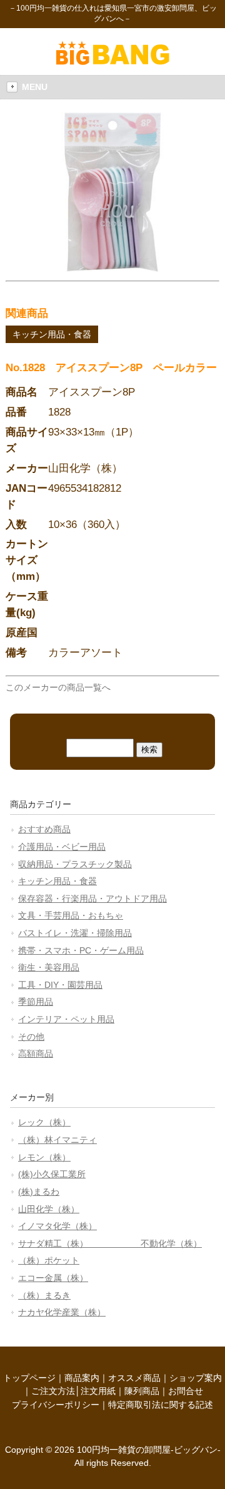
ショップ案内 (195, 1378)
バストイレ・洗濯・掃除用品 (75, 933)
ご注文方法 (53, 1391)
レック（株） (44, 1122)
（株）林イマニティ (57, 1140)
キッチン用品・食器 (51, 334)
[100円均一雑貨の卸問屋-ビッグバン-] (112, 62)
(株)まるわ (38, 1192)
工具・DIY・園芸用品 (60, 985)
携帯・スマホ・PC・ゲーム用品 (81, 950)
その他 (31, 1037)
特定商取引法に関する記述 (160, 1405)
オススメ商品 (134, 1378)
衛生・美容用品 (48, 967)
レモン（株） (44, 1157)
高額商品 (35, 1053)
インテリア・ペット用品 (66, 1019)
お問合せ (185, 1391)
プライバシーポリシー (55, 1405)
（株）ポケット (48, 1260)
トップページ (29, 1378)
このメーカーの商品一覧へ (58, 687)
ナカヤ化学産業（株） (62, 1312)
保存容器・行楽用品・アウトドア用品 (92, 899)
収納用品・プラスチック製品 (75, 864)
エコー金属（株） (53, 1278)
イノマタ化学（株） (57, 1226)
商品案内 (81, 1378)
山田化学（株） (48, 1209)
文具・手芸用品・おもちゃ (70, 915)
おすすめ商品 (44, 829)
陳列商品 (141, 1391)
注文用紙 (98, 1391)
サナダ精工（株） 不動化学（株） (110, 1243)
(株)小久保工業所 (52, 1174)
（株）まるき (44, 1295)
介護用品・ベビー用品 (62, 847)
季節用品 (35, 1002)
